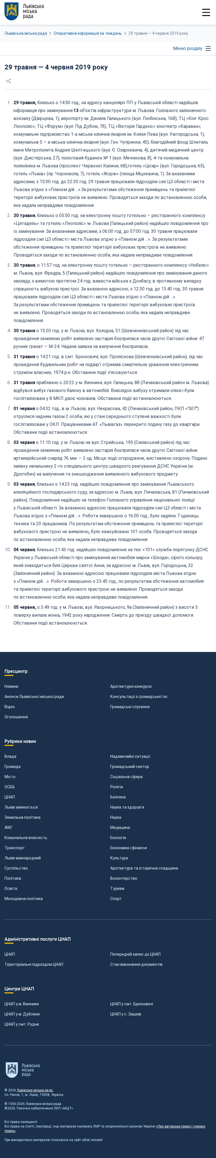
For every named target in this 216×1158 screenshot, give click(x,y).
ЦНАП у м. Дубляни (22, 1014)
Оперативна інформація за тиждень (88, 33)
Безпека (118, 797)
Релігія (116, 787)
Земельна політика (22, 817)
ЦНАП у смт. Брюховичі (131, 1004)
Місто (9, 776)
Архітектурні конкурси (131, 686)
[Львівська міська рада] (24, 11)
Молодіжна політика (23, 898)
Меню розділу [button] (187, 48)
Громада (12, 766)
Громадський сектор (129, 766)
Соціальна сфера (126, 776)
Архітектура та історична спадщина (144, 868)
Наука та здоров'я (127, 807)
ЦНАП (9, 797)
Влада (10, 756)
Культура (119, 858)
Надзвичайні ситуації (130, 756)
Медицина (120, 827)
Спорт (116, 898)
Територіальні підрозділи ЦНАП (33, 964)
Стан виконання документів (136, 964)
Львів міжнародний (22, 858)
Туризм (117, 888)
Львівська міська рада (25, 33)
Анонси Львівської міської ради (34, 696)
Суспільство (16, 868)
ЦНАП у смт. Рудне (21, 1024)
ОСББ (9, 787)
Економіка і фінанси (128, 848)
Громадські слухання (130, 706)
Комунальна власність (25, 837)
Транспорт (14, 848)
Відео (9, 706)
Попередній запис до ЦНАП (135, 954)
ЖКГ (8, 827)
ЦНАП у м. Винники (21, 1004)
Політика (12, 878)
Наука (115, 817)
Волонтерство (123, 878)
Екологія (118, 837)
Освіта (10, 888)
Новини (11, 686)
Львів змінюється (21, 807)
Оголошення (16, 717)
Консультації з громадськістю (138, 696)
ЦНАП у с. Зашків (125, 1014)
